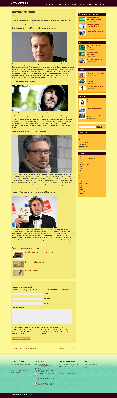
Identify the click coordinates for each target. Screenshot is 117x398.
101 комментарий (92, 75)
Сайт (46, 303)
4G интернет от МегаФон (95, 59)
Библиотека (82, 156)
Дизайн (80, 168)
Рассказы (81, 193)
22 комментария (91, 101)
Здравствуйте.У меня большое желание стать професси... (46, 380)
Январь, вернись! (32, 271)
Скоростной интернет (82, 4)
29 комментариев (92, 118)
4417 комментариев (92, 21)
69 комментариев (92, 83)
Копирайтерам (62, 4)
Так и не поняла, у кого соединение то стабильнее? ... (46, 375)
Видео (80, 162)
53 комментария (91, 56)
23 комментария (91, 49)
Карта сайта (100, 4)
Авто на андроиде (83, 144)
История (81, 177)
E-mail (47, 298)
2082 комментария (92, 61)
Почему (81, 189)
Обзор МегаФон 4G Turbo (95, 73)
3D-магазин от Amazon (94, 100)
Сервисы (81, 195)
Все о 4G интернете (84, 164)
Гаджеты (81, 166)
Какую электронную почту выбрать (67, 371)
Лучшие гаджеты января (95, 86)
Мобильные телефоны (84, 183)
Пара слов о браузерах (94, 108)
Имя (46, 294)
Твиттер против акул (84, 146)
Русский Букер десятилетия (67, 348)
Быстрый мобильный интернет (87, 158)
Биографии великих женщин (65, 373)
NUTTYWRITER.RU (19, 3)
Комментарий (18, 308)
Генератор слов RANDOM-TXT (66, 366)
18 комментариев (92, 88)
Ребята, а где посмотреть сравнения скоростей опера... (46, 384)
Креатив (81, 179)
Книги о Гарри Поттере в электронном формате (24, 348)
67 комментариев (92, 28)
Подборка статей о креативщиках (39, 252)
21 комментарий (91, 34)
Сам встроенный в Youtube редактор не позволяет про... (46, 370)
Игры (80, 172)
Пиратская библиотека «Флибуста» (67, 364)
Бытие (80, 160)
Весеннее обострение (34, 262)
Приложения (82, 191)
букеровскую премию (31, 235)
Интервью (81, 174)
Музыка (81, 185)
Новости (81, 187)
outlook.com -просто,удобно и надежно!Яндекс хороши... (45, 365)
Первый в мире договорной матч (87, 142)
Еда (80, 170)
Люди (80, 181)
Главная (49, 4)
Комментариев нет (92, 110)
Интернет (81, 176)
